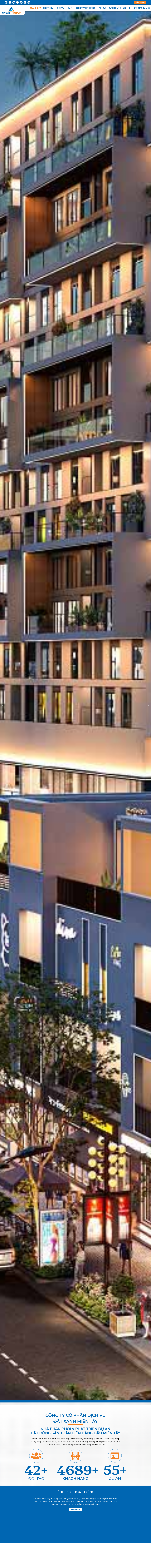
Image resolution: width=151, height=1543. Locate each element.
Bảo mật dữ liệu (142, 8)
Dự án (70, 8)
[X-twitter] (9, 2)
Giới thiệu (48, 8)
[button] (2, 705)
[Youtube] (13, 2)
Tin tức (102, 8)
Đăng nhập (140, 2)
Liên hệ (126, 8)
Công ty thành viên (86, 8)
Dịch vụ (60, 8)
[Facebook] (6, 2)
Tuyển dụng (115, 8)
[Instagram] (17, 2)
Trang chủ (35, 8)
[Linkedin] (21, 2)
